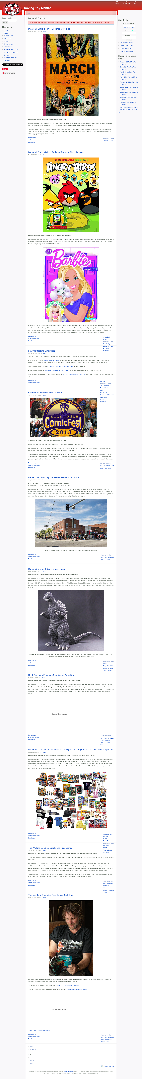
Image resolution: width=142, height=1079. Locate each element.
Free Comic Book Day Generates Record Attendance (53, 477)
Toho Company (107, 670)
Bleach (105, 839)
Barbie (105, 339)
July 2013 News (108, 140)
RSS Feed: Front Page (11, 49)
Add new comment (33, 140)
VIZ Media (106, 852)
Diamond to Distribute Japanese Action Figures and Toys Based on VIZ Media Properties (70, 749)
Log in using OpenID (126, 43)
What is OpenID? (129, 28)
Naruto (105, 848)
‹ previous (33, 1049)
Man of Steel (104, 388)
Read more (31, 142)
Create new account (126, 48)
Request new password (127, 51)
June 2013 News (105, 386)
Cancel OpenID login (126, 45)
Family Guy (106, 344)
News (135, 3)
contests (102, 381)
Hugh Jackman (105, 740)
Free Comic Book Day (107, 557)
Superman (103, 397)
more (119, 112)
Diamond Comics (108, 138)
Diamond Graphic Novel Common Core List (49, 29)
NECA (102, 390)
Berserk (105, 836)
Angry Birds (106, 337)
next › (32, 1060)
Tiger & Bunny (107, 850)
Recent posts (8, 47)
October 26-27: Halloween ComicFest (46, 393)
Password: (129, 35)
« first (32, 1046)
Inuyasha (106, 845)
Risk (104, 888)
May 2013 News (105, 559)
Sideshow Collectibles (107, 395)
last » (32, 1063)
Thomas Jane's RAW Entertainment (39, 1030)
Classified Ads (8, 36)
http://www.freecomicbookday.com (68, 985)
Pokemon (106, 348)
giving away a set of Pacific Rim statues (56, 370)
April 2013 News (108, 834)
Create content (8, 44)
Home (30, 13)
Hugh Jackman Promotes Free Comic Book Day (51, 675)
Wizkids (102, 399)
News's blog (32, 138)
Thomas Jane (105, 1042)
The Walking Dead (108, 890)
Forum (117, 3)
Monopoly (105, 886)
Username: (129, 31)
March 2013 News (108, 883)
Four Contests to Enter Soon (41, 351)
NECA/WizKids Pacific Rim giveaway (74, 374)
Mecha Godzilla (108, 668)
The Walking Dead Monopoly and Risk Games (50, 848)
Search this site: (7, 18)
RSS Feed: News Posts (11, 52)
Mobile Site (126, 3)
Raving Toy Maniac (68, 1071)
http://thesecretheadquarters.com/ (77, 989)
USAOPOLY (106, 892)
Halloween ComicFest (107, 466)
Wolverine (103, 401)
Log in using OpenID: (129, 23)
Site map (7, 55)
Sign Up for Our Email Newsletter (10, 59)
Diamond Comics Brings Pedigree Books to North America (56, 152)
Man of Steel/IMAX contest (51, 360)
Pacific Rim (103, 392)
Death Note (106, 841)
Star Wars (106, 350)
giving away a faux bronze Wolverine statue (60, 366)
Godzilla (105, 663)
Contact (6, 41)
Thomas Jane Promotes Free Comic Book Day (50, 895)
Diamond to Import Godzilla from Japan (46, 569)
